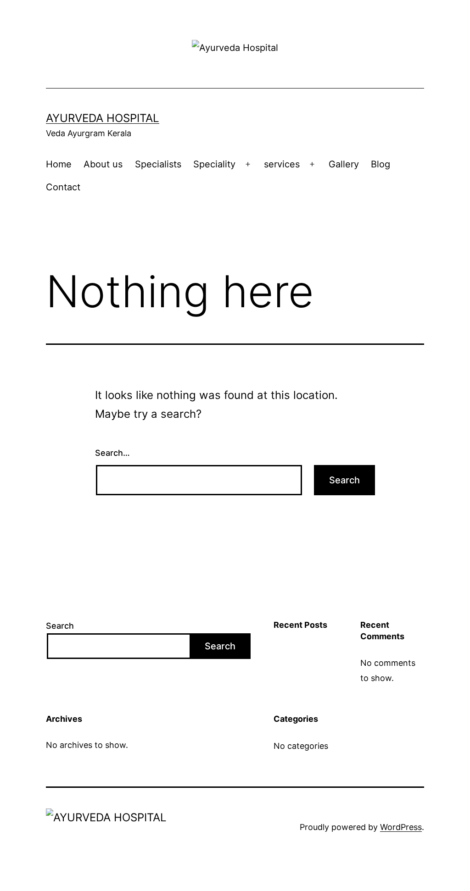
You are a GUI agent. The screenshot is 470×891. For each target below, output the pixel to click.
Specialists (158, 164)
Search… (112, 453)
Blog (380, 164)
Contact (63, 187)
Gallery (344, 164)
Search (60, 626)
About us (103, 164)
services (282, 164)
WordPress (401, 827)
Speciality (214, 164)
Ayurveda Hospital (102, 118)
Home (59, 164)
